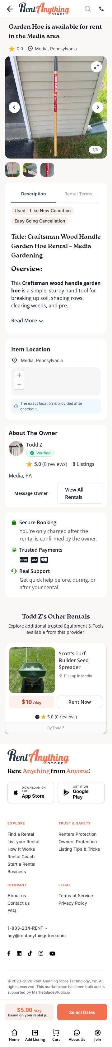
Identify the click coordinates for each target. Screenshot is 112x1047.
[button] (56, 107)
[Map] (56, 381)
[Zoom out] (19, 384)
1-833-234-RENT (25, 928)
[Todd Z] (16, 448)
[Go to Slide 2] (29, 169)
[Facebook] (10, 953)
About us (16, 895)
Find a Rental (20, 834)
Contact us (18, 903)
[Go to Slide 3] (47, 169)
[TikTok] (30, 953)
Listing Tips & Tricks (79, 849)
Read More (24, 320)
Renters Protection (77, 834)
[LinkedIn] (19, 953)
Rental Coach (21, 856)
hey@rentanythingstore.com (36, 935)
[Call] (101, 8)
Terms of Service (75, 895)
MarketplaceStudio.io (51, 992)
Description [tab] (33, 193)
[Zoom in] (19, 375)
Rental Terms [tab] (78, 193)
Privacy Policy (72, 903)
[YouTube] (52, 953)
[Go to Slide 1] (12, 169)
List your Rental (23, 841)
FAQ (11, 910)
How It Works (21, 849)
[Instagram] (40, 953)
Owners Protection (77, 841)
